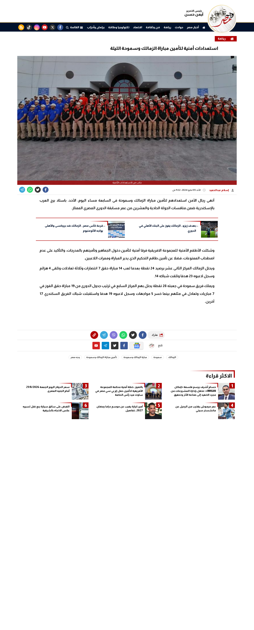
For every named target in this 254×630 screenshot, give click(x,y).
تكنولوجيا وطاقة (118, 27)
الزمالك (172, 357)
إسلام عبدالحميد (219, 190)
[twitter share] (38, 190)
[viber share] (22, 190)
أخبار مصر (193, 27)
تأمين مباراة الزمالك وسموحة (101, 357)
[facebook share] (46, 190)
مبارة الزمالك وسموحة (135, 357)
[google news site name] (136, 345)
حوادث (179, 27)
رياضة (167, 27)
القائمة (74, 27)
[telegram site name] (105, 345)
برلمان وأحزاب (96, 27)
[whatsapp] (94, 335)
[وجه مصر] (222, 31)
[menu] (67, 27)
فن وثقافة (153, 27)
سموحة (157, 357)
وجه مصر (75, 357)
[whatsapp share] (30, 190)
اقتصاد (137, 27)
